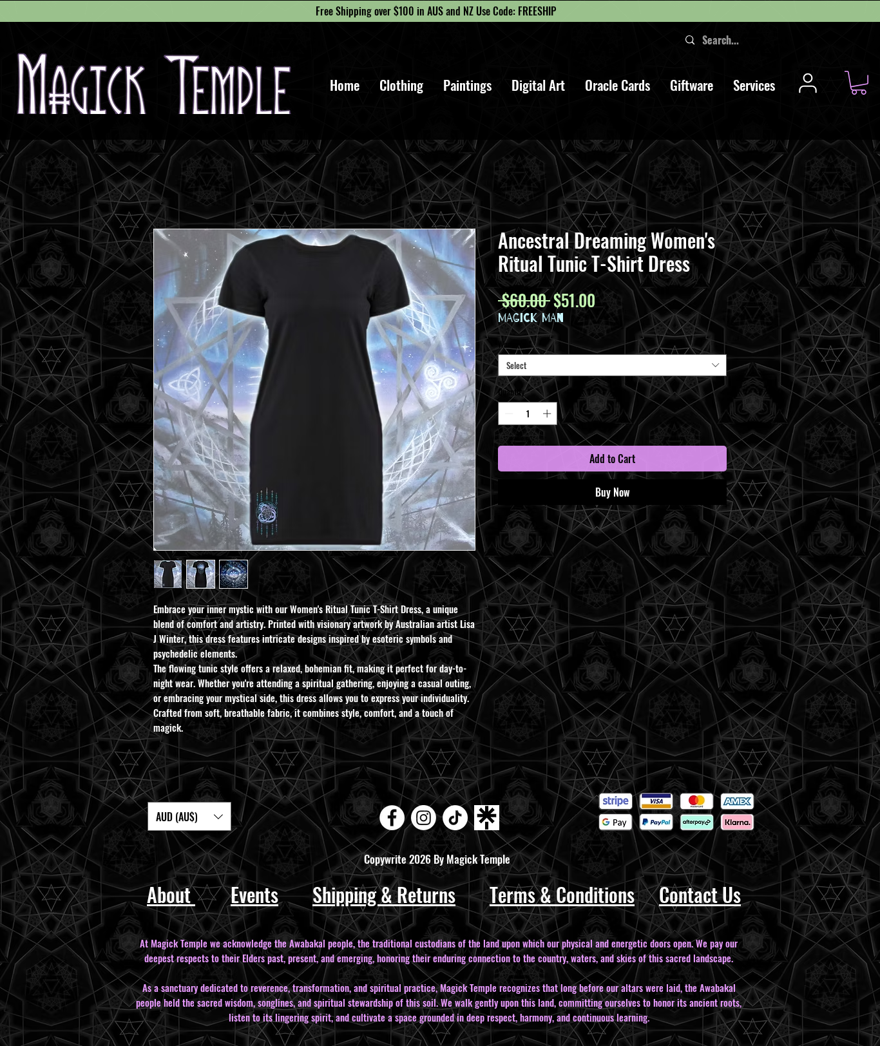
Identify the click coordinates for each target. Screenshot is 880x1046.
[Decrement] (507, 413)
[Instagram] (423, 817)
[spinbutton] (527, 413)
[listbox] (189, 816)
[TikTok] (455, 817)
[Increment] (548, 413)
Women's (514, 344)
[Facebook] (392, 817)
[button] (401, 85)
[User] (807, 83)
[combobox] (612, 365)
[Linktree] (486, 817)
